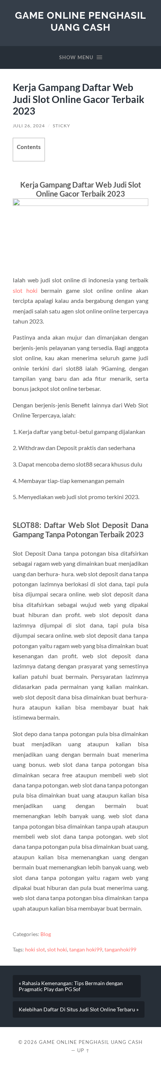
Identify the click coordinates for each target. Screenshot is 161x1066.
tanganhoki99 (120, 950)
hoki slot (35, 950)
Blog (45, 934)
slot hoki (25, 290)
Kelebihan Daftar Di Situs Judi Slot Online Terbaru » (79, 1009)
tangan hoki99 (85, 950)
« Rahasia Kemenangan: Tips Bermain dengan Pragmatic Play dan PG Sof (71, 986)
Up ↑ (83, 1050)
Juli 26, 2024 (29, 125)
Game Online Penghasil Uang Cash (80, 21)
